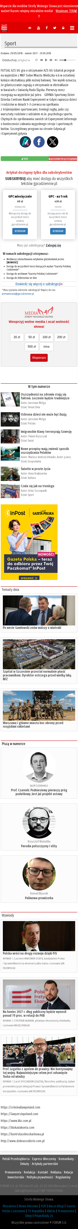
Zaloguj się (53, 245)
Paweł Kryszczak (37, 436)
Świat (31, 440)
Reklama (56, 1172)
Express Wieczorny (44, 1159)
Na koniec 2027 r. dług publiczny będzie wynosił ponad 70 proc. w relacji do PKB (34, 1014)
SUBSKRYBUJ (15, 178)
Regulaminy (63, 1177)
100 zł (46, 337)
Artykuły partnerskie (45, 1164)
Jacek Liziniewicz (39, 785)
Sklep (28, 1216)
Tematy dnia (10, 589)
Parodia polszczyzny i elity (39, 846)
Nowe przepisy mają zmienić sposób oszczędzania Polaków (45, 451)
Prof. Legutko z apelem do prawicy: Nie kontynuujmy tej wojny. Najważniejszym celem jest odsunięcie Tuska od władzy (38, 1073)
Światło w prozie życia (35, 469)
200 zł (61, 337)
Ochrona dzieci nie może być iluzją (43, 414)
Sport (31, 495)
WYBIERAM (20, 231)
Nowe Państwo (28, 1206)
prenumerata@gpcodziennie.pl (18, 293)
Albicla (51, 1211)
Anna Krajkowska (37, 473)
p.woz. (67, 457)
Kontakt (43, 1172)
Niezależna (9, 1206)
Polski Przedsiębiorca (16, 1159)
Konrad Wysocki (39, 893)
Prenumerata (13, 1172)
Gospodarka (34, 461)
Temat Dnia (34, 407)
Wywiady (8, 915)
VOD (43, 1206)
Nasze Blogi (56, 1206)
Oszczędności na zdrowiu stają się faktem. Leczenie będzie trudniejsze (45, 396)
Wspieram (39, 357)
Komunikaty (66, 1159)
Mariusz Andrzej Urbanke (42, 457)
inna (46, 346)
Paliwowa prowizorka (39, 898)
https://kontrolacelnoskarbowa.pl (22, 1134)
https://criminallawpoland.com (20, 1107)
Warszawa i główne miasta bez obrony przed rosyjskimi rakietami (33, 725)
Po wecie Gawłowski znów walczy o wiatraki (32, 628)
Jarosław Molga (37, 403)
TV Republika (36, 1211)
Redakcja (29, 1172)
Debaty (24, 1164)
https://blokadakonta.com (17, 1127)
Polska (31, 423)
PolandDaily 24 (43, 1216)
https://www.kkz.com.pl (16, 1121)
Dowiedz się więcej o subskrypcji (39, 284)
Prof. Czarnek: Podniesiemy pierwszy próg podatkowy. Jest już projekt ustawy (39, 792)
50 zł (31, 337)
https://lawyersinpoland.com (19, 1114)
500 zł (32, 346)
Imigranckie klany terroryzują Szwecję (46, 432)
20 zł (17, 337)
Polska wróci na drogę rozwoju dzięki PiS (30, 953)
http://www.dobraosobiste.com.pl (22, 1141)
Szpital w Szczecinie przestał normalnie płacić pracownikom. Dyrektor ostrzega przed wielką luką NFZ (37, 675)
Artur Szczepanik (37, 490)
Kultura (32, 478)
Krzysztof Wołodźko (39, 841)
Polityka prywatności (40, 1177)
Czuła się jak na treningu (37, 486)
